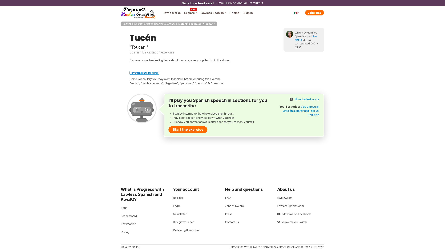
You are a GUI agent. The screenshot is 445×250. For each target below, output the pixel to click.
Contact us (232, 222)
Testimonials (128, 224)
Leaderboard (129, 216)
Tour (124, 208)
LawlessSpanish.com (290, 206)
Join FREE (314, 12)
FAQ (228, 197)
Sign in (248, 13)
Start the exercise (187, 129)
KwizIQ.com (284, 197)
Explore (189, 13)
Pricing (234, 13)
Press (228, 214)
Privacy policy (130, 247)
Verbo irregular (310, 106)
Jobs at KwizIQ (234, 206)
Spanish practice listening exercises (155, 23)
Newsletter (180, 214)
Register (178, 197)
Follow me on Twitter (293, 222)
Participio (313, 115)
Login (176, 206)
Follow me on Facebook (295, 214)
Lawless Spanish (212, 13)
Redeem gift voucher (186, 230)
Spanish (127, 23)
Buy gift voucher (183, 222)
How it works (172, 13)
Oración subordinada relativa (301, 110)
